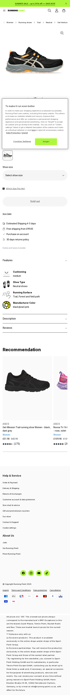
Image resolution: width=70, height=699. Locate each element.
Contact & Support (11, 522)
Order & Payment (10, 482)
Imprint (24, 133)
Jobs (5, 542)
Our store (7, 516)
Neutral (49, 22)
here (34, 130)
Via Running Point (10, 548)
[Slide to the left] (27, 97)
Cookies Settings (22, 141)
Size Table (7, 214)
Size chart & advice (11, 505)
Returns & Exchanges (12, 494)
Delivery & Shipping (11, 488)
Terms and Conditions (21, 590)
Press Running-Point (12, 554)
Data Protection (13, 133)
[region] (35, 123)
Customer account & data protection (19, 499)
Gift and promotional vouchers (16, 511)
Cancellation (55, 590)
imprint (6, 590)
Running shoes (25, 22)
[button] (4, 10)
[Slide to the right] (42, 97)
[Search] (49, 10)
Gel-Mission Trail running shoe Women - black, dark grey (27, 429)
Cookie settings (9, 528)
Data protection (40, 590)
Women (10, 22)
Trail (39, 22)
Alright (46, 141)
